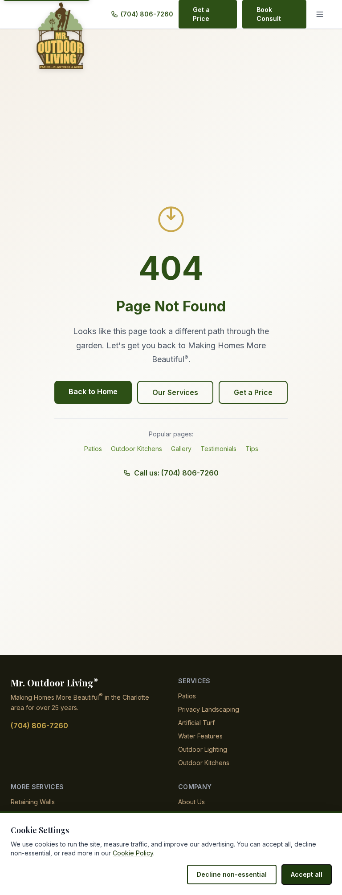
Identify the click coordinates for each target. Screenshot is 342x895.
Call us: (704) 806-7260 (176, 472)
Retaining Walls (33, 802)
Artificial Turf (196, 722)
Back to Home (93, 391)
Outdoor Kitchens (136, 448)
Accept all (306, 874)
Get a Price (201, 14)
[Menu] (321, 14)
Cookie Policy (133, 853)
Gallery (181, 448)
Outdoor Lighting (202, 749)
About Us (191, 802)
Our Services (175, 392)
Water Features (200, 736)
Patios (93, 448)
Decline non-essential (232, 874)
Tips (251, 448)
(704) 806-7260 (147, 14)
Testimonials (218, 448)
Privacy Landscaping (208, 709)
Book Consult (268, 14)
